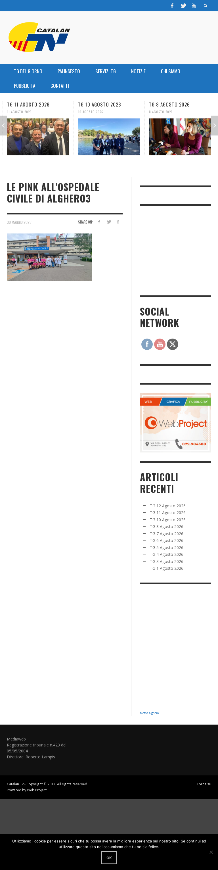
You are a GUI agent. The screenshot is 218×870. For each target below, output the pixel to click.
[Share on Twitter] (109, 222)
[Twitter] (183, 5)
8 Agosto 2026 (161, 112)
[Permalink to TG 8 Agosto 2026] (180, 136)
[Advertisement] (179, 249)
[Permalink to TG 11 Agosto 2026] (38, 136)
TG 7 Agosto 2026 (166, 533)
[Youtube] (193, 5)
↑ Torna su (202, 784)
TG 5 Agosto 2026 (166, 547)
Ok (109, 858)
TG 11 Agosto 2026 (28, 104)
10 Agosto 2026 (90, 112)
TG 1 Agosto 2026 (166, 568)
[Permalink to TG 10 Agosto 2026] (109, 136)
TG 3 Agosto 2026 (166, 561)
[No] (211, 852)
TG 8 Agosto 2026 (169, 104)
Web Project (37, 790)
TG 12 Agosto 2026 (168, 505)
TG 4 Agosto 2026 (166, 554)
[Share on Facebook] (99, 222)
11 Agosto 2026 (19, 112)
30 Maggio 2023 (19, 222)
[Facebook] (172, 5)
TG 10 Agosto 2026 (99, 104)
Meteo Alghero (149, 713)
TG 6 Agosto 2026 (166, 540)
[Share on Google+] (119, 222)
